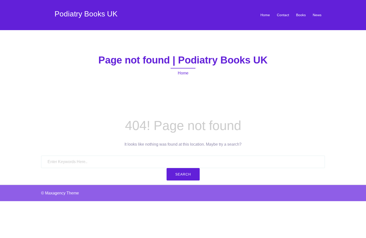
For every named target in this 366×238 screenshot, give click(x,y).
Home (265, 15)
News (317, 15)
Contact (283, 15)
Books (301, 15)
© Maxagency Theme (60, 193)
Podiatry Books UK (86, 14)
